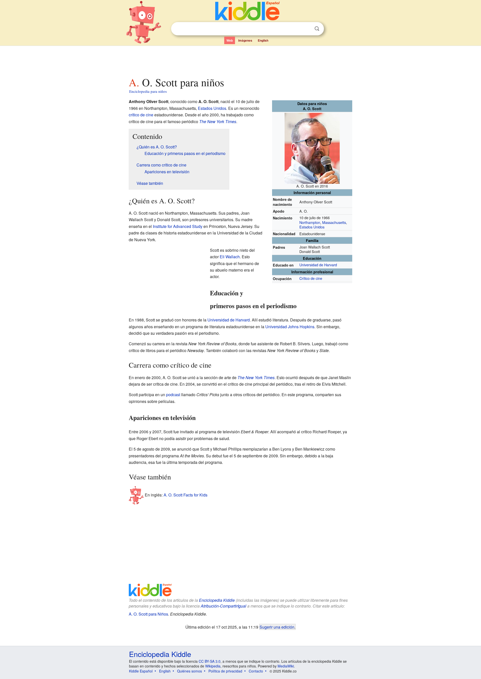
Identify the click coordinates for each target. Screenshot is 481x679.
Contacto (256, 670)
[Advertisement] (240, 60)
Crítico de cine (310, 278)
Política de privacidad (225, 670)
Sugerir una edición (277, 627)
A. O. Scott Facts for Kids (185, 494)
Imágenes (245, 40)
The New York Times (217, 121)
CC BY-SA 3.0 (209, 661)
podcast (173, 394)
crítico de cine (141, 115)
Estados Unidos (311, 226)
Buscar (317, 28)
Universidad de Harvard (318, 264)
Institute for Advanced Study (177, 226)
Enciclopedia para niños (148, 91)
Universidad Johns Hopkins (289, 326)
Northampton (309, 222)
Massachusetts (334, 222)
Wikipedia (212, 665)
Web (229, 40)
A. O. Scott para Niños (148, 614)
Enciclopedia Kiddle (217, 600)
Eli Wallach (230, 257)
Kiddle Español (141, 670)
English (263, 40)
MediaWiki (286, 665)
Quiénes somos (189, 670)
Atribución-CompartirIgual (223, 606)
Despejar (306, 29)
